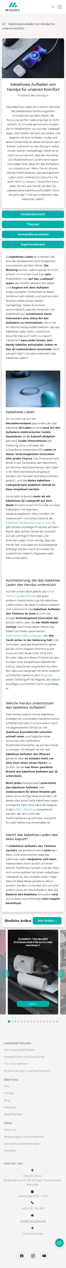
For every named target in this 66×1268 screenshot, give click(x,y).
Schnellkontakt (33, 1233)
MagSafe (46, 675)
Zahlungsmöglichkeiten (19, 1049)
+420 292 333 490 (33, 1208)
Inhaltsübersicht (33, 214)
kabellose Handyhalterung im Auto (28, 522)
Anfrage (9, 1093)
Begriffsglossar (13, 1114)
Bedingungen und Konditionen (24, 1136)
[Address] (32, 1170)
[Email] (32, 1215)
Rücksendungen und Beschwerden (27, 1070)
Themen (33, 224)
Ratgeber (10, 1107)
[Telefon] (32, 1202)
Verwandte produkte (33, 234)
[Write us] (32, 1228)
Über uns (10, 1129)
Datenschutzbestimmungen (22, 1143)
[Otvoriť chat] (59, 1243)
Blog (7, 1100)
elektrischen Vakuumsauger (24, 635)
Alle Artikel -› (47, 921)
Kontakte (10, 1150)
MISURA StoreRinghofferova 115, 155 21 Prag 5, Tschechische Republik (32, 1180)
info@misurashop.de (33, 1221)
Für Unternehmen (16, 1063)
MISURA (30, 596)
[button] (5, 973)
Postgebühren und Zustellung (24, 1056)
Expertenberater (33, 244)
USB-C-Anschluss (25, 809)
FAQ (6, 1086)
